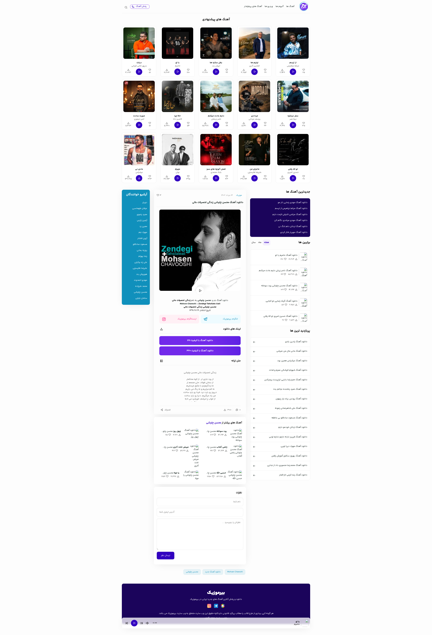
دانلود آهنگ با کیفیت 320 (200, 351)
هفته (266, 242)
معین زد (143, 226)
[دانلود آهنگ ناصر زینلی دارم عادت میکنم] (216, 96)
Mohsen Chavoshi (188, 303)
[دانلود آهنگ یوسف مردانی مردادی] (254, 96)
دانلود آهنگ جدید (219, 300)
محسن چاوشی (204, 300)
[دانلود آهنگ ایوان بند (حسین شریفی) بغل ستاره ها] (216, 43)
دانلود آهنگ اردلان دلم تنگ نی (292, 226)
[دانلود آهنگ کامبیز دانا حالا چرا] (177, 96)
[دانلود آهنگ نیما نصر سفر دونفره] (293, 96)
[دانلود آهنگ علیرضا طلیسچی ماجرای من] (254, 149)
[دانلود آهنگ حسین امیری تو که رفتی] (293, 149)
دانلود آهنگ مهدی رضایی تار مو (292, 202)
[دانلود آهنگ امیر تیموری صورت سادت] (139, 96)
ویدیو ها (269, 6)
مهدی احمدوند (140, 280)
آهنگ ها (290, 6)
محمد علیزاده (141, 286)
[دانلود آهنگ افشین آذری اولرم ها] (254, 43)
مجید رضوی (142, 214)
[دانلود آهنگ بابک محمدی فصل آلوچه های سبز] (216, 149)
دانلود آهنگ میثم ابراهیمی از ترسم (291, 208)
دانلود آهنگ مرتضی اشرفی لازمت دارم (289, 214)
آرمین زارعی (142, 220)
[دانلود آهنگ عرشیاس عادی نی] (139, 149)
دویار (144, 202)
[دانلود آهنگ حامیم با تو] (177, 43)
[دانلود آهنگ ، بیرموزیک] (303, 6)
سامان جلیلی (141, 298)
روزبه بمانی (142, 250)
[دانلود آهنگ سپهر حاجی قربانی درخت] (139, 43)
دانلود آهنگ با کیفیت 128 (200, 340)
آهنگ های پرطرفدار (253, 6)
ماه (259, 242)
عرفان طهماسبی (139, 208)
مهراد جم (143, 232)
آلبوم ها (280, 6)
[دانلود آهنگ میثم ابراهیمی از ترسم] (293, 43)
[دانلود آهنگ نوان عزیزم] (177, 149)
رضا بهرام (142, 256)
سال (253, 242)
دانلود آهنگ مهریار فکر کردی (293, 232)
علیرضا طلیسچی (140, 268)
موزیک (239, 195)
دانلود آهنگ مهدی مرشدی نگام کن (290, 220)
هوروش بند (141, 274)
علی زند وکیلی (140, 262)
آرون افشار (142, 238)
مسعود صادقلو (140, 244)
